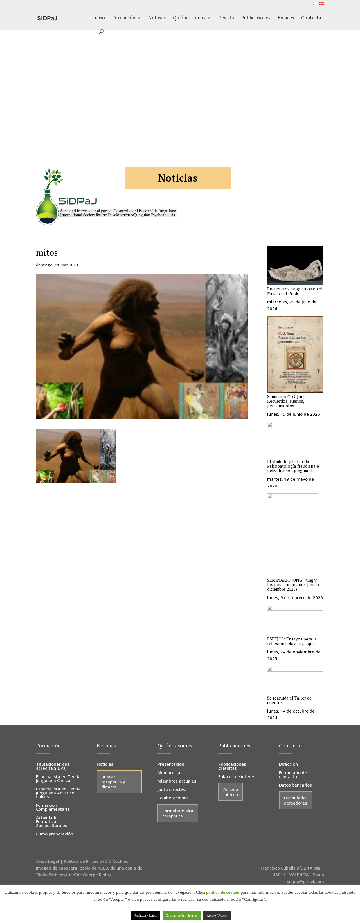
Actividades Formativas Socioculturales (51, 822)
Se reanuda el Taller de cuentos (289, 700)
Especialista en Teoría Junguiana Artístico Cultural (58, 793)
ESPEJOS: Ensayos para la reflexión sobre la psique (292, 641)
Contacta (311, 18)
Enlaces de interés (236, 776)
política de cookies (223, 892)
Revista (226, 18)
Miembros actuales (177, 781)
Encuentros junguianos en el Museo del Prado (295, 291)
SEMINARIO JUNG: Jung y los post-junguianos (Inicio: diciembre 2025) (293, 584)
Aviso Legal (47, 861)
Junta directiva (172, 789)
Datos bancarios (295, 785)
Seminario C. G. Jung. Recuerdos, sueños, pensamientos (287, 401)
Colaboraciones (173, 798)
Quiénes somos (189, 18)
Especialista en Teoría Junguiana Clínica (58, 778)
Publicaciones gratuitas (232, 766)
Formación (123, 18)
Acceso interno (230, 792)
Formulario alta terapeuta (178, 813)
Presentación (171, 764)
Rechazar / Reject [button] (145, 915)
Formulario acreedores (295, 800)
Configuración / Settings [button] (181, 915)
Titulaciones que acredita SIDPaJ (53, 766)
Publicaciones (255, 18)
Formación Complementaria (53, 807)
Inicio (99, 18)
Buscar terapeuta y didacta (113, 782)
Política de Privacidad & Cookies (96, 861)
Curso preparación (54, 834)
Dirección (288, 764)
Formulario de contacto (293, 774)
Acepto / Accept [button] (217, 915)
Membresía (169, 772)
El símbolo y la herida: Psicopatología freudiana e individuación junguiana (293, 466)
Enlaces (286, 18)
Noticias (157, 18)
